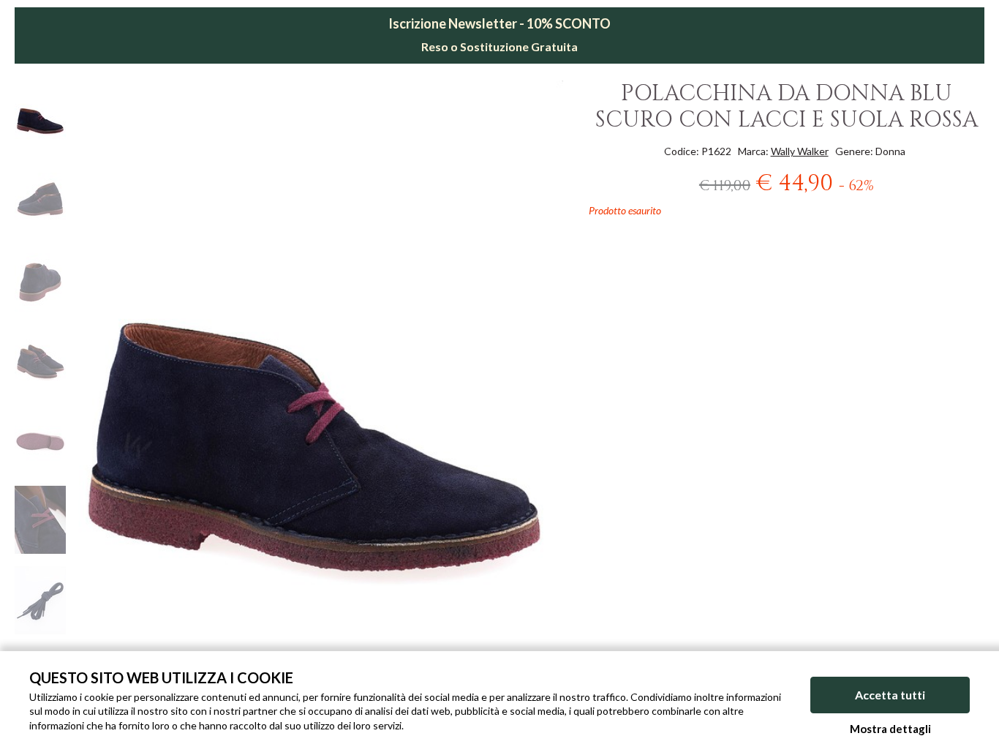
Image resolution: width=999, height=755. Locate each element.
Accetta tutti (890, 695)
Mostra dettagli (890, 728)
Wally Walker (800, 151)
